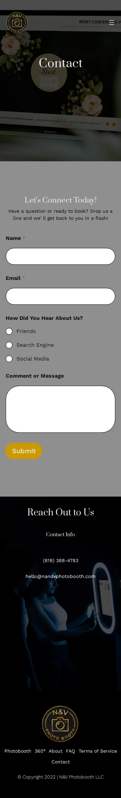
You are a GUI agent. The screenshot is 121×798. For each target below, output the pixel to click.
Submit (24, 451)
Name (16, 238)
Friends (26, 331)
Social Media (32, 358)
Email (15, 278)
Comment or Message (35, 376)
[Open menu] (112, 22)
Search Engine (35, 345)
